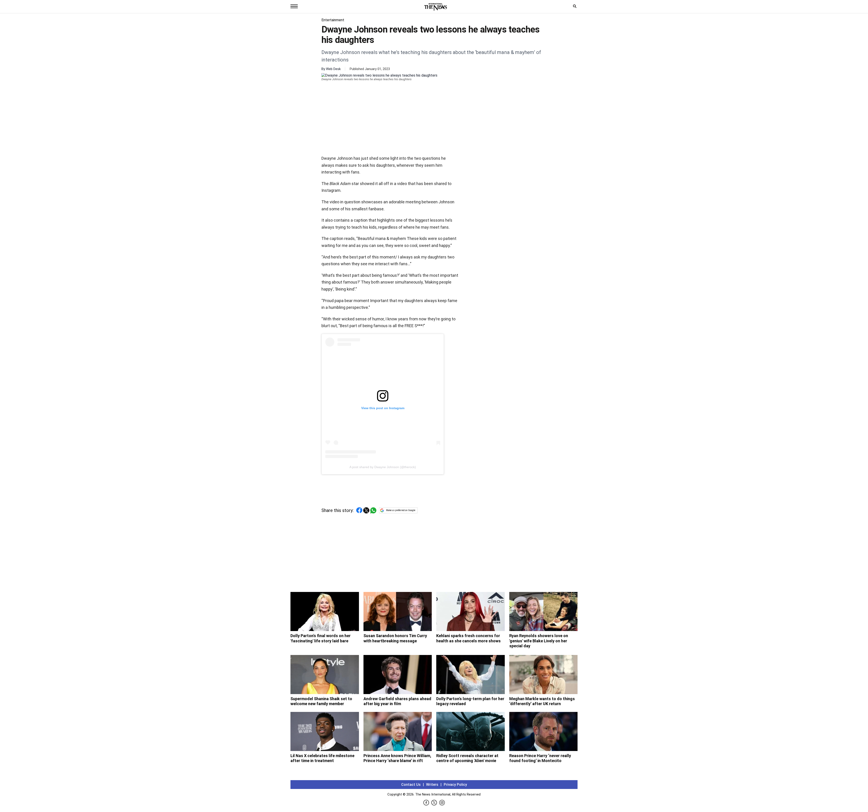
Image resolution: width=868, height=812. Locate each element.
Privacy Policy (455, 784)
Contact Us (411, 784)
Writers (432, 784)
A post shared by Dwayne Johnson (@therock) (382, 467)
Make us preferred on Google (400, 510)
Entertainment (332, 20)
